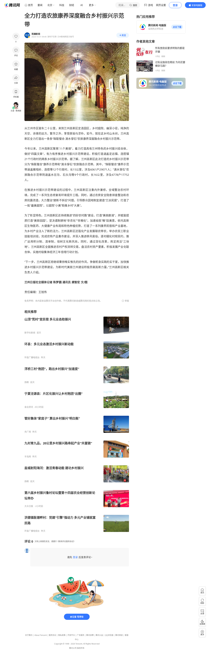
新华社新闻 (29, 333)
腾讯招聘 (90, 635)
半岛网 (27, 456)
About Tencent (40, 635)
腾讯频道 (119, 635)
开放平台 (71, 635)
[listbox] (76, 421)
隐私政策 (61, 635)
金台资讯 (28, 407)
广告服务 (80, 635)
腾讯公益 (99, 635)
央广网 (27, 432)
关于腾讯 (28, 635)
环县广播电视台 (32, 357)
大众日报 (28, 506)
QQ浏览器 (109, 635)
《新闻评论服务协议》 (66, 541)
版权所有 (80, 648)
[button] (177, 27)
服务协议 (52, 635)
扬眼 (26, 382)
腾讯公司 (73, 648)
